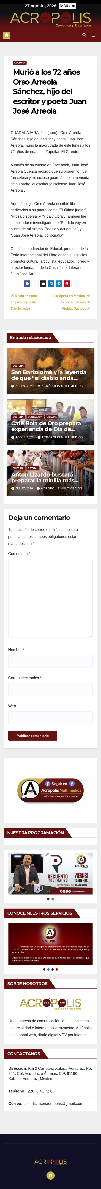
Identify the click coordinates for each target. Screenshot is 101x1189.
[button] (84, 35)
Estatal (52, 417)
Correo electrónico (24, 678)
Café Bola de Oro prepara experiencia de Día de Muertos (46, 429)
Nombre (16, 650)
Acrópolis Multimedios (62, 386)
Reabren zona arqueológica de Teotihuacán (24, 302)
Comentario (19, 554)
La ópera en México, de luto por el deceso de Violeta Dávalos (72, 302)
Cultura (19, 62)
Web (12, 706)
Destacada (35, 417)
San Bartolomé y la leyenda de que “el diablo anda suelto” (48, 378)
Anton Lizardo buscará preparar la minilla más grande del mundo (42, 480)
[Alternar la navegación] (93, 35)
